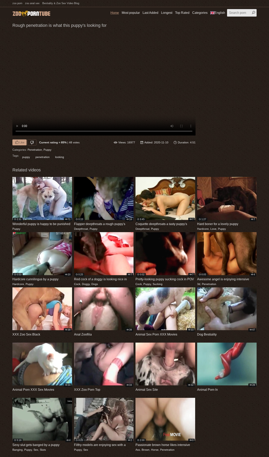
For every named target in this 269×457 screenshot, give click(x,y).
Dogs (94, 284)
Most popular (131, 12)
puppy (26, 157)
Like (21, 142)
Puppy (47, 149)
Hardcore (203, 228)
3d (198, 284)
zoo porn (17, 3)
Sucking (157, 284)
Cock (77, 284)
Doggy (86, 284)
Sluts (43, 449)
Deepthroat (81, 228)
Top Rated (182, 12)
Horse (155, 449)
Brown (145, 449)
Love (213, 228)
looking (59, 157)
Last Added (150, 12)
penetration (42, 157)
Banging (17, 449)
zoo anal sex (32, 3)
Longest (166, 12)
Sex (35, 449)
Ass (137, 449)
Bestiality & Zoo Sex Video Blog (60, 3)
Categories (200, 12)
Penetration (35, 149)
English (219, 12)
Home (114, 12)
